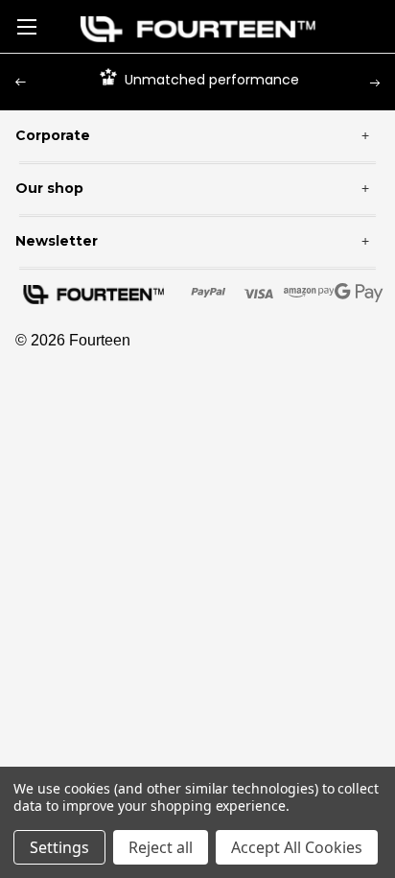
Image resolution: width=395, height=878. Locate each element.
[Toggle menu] (26, 26)
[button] (197, 29)
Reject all (160, 847)
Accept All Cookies (296, 847)
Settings (59, 847)
